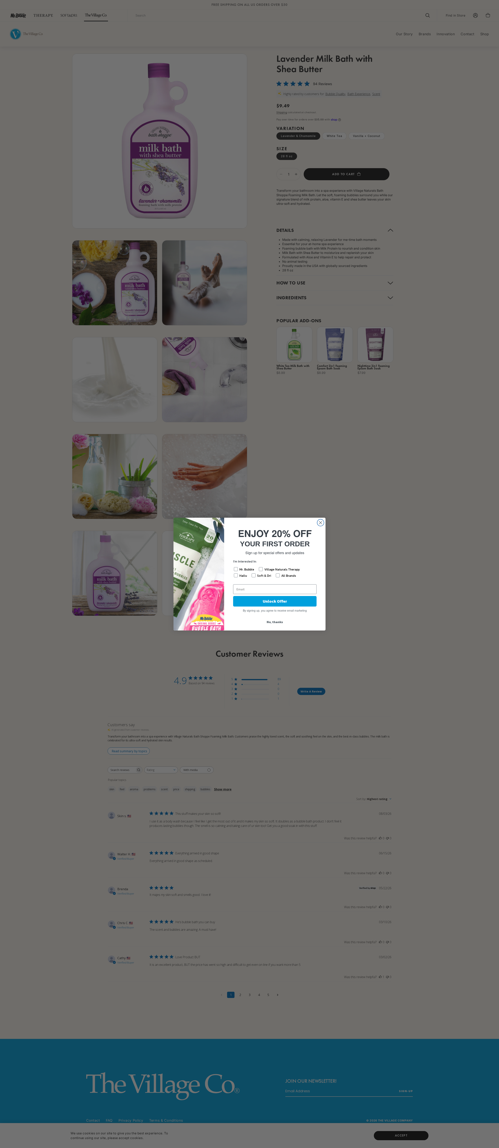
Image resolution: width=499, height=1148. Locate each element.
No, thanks (275, 622)
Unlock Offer (275, 601)
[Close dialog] (320, 522)
